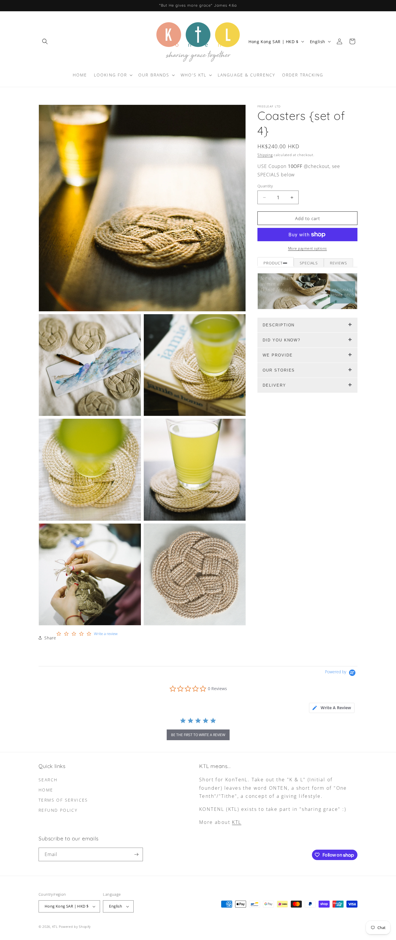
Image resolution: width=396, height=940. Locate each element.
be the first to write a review (198, 734)
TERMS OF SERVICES (63, 800)
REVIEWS (338, 263)
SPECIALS (309, 263)
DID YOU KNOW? (281, 340)
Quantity (265, 186)
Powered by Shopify (75, 926)
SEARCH (48, 779)
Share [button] (50, 638)
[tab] (332, 708)
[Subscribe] (136, 854)
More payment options (307, 248)
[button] (45, 41)
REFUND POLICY (58, 810)
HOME (46, 790)
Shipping (265, 154)
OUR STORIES (279, 370)
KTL (236, 822)
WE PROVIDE (278, 355)
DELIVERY (274, 385)
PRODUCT (273, 263)
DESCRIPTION (279, 325)
